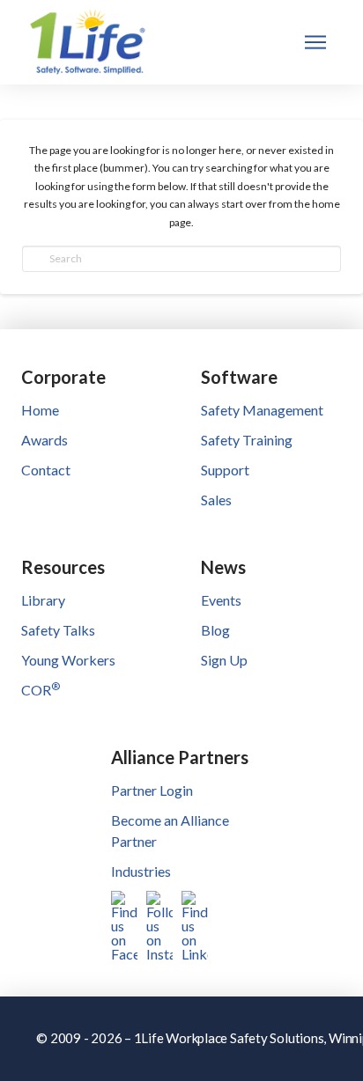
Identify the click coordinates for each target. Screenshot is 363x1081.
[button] (315, 42)
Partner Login (152, 790)
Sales (216, 499)
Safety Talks (58, 629)
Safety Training (247, 439)
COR (40, 689)
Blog (215, 629)
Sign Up (224, 659)
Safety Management (262, 409)
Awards (44, 439)
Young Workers (68, 659)
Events (221, 600)
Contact (45, 469)
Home (40, 409)
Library (43, 600)
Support (225, 469)
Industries (141, 871)
